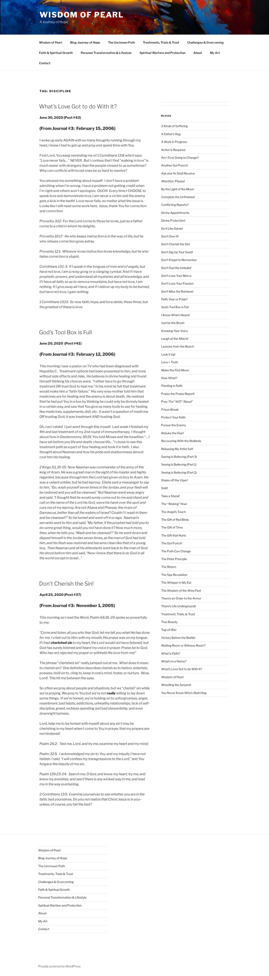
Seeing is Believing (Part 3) (179, 456)
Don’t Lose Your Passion (177, 283)
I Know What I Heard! (175, 315)
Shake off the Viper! (174, 480)
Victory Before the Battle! (178, 637)
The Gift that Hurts (173, 535)
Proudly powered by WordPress (59, 966)
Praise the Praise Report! (177, 393)
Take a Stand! (170, 496)
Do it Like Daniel (172, 228)
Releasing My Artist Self (177, 449)
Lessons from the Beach (177, 346)
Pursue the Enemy (173, 425)
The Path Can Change (176, 551)
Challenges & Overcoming (205, 42)
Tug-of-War (169, 629)
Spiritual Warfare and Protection (162, 53)
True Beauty (169, 622)
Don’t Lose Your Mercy (176, 275)
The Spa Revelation (174, 575)
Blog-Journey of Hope (85, 42)
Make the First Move (175, 370)
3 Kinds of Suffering (174, 126)
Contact (44, 63)
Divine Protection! (173, 220)
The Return (168, 567)
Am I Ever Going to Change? (180, 157)
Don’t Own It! (169, 236)
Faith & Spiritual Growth (56, 53)
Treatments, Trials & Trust (161, 42)
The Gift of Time (172, 527)
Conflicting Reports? (175, 204)
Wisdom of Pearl (82, 14)
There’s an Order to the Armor (181, 598)
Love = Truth (169, 362)
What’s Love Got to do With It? (78, 106)
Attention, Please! (173, 181)
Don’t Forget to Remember (179, 260)
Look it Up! (168, 354)
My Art (215, 53)
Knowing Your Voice (174, 331)
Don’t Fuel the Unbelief (176, 268)
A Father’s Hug (171, 134)
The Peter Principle (174, 559)
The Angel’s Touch (173, 512)
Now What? (169, 378)
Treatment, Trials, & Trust (178, 614)
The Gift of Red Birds (175, 519)
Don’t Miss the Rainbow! (177, 291)
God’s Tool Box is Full (65, 332)
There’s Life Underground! (178, 606)
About (197, 53)
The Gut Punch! (171, 543)
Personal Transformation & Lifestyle (106, 53)
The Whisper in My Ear (176, 582)
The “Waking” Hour (174, 504)
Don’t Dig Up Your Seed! (177, 252)
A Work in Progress (174, 142)
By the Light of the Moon (177, 189)
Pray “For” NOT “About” (177, 401)
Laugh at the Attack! (174, 338)
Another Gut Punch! (174, 165)
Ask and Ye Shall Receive (178, 173)
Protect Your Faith (173, 417)
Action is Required (173, 150)
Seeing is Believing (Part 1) (178, 464)
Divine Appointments (175, 212)
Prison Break (170, 409)
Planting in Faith (171, 385)
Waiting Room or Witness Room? (183, 645)
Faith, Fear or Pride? (174, 299)
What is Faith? (170, 653)
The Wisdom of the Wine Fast (181, 590)
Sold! (164, 488)
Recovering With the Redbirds (181, 441)
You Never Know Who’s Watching (183, 693)
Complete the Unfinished (178, 197)
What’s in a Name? (173, 661)
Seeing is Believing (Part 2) (179, 472)
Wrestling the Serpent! (176, 685)
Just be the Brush (172, 323)
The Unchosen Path (121, 42)
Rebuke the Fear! (172, 433)
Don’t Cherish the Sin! (66, 583)
